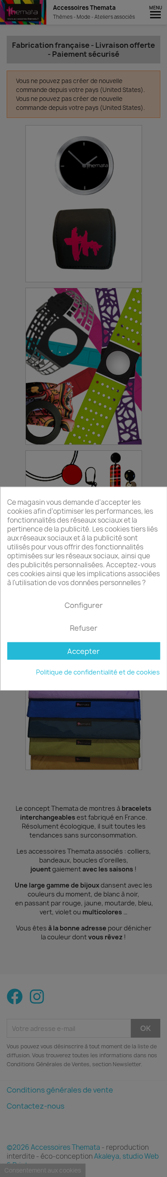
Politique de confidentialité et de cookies (98, 672)
